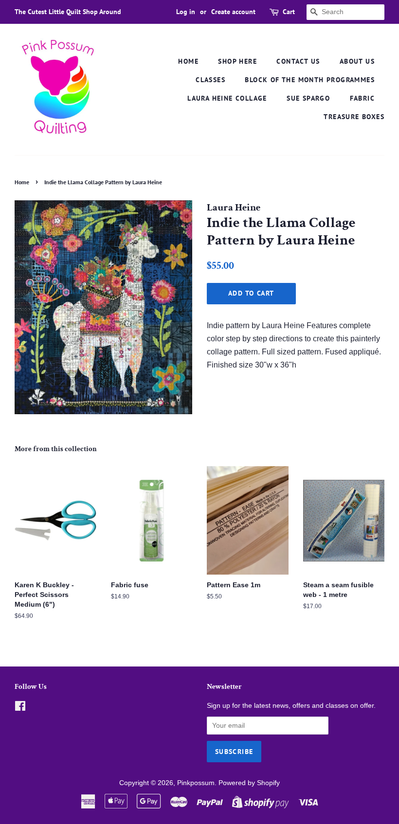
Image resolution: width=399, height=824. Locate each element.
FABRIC (362, 98)
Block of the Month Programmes (310, 79)
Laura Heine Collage (227, 98)
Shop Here (237, 61)
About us (357, 61)
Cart (289, 11)
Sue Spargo (308, 98)
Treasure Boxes (354, 116)
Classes (210, 79)
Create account (233, 11)
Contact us (298, 61)
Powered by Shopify (249, 783)
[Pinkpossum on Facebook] (20, 708)
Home (188, 61)
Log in (185, 11)
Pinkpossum (196, 783)
